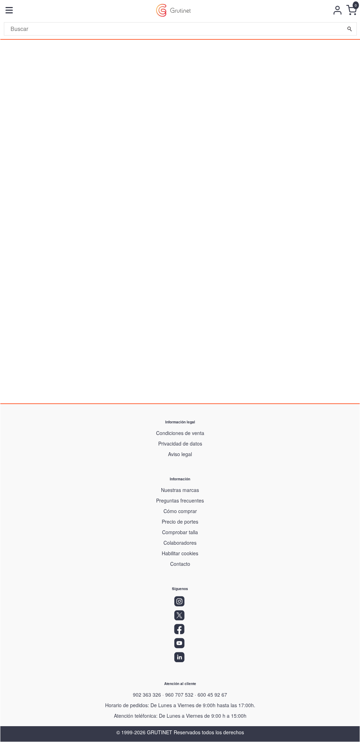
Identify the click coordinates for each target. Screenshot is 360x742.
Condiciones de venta (180, 432)
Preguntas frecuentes (180, 500)
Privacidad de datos (180, 443)
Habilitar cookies (180, 553)
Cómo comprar (180, 510)
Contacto (180, 563)
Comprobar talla (180, 532)
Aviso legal (180, 454)
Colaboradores (180, 542)
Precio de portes (180, 521)
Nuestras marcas (180, 489)
